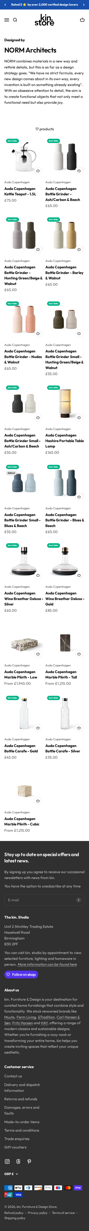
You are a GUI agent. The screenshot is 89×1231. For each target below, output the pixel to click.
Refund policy (14, 1213)
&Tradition (46, 1017)
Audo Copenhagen (17, 182)
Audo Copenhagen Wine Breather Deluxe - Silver (23, 598)
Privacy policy (38, 1213)
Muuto (9, 1017)
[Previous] (5, 4)
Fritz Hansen (22, 1023)
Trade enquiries (16, 1138)
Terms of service (63, 1213)
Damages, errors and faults (21, 1110)
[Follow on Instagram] (7, 1161)
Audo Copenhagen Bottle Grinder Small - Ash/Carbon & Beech (22, 440)
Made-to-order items (21, 1122)
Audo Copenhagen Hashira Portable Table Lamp (64, 440)
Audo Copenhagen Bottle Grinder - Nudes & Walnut (23, 356)
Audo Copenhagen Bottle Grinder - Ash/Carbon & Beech (62, 194)
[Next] (84, 4)
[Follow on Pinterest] (29, 1161)
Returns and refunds (20, 1099)
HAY (44, 1023)
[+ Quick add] (38, 171)
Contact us (13, 1076)
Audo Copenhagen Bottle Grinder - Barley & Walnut (64, 272)
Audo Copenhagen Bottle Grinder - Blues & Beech (64, 520)
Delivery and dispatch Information (22, 1087)
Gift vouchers (15, 1147)
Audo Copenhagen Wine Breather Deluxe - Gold (64, 598)
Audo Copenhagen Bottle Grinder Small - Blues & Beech (22, 520)
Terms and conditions (21, 1130)
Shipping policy (14, 1218)
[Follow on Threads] (18, 1161)
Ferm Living (26, 1017)
